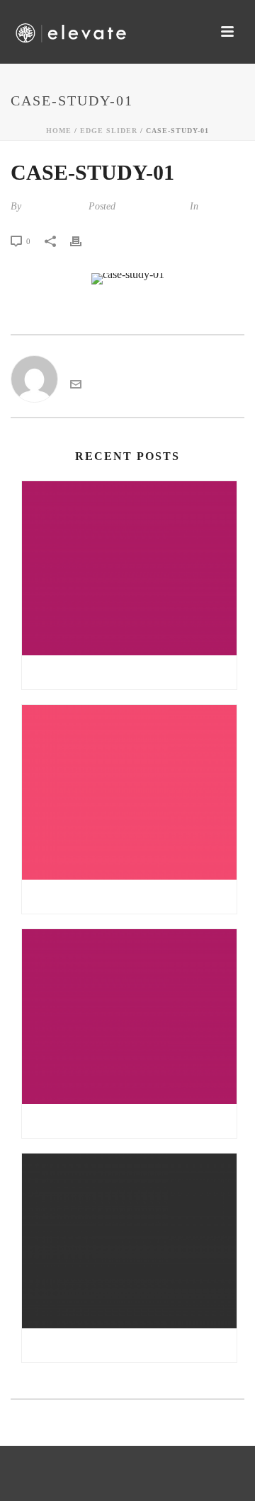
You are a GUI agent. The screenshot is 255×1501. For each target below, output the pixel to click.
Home (59, 130)
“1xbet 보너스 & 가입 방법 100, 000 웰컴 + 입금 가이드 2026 (133, 672)
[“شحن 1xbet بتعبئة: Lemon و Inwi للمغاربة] (129, 1016)
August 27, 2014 (151, 206)
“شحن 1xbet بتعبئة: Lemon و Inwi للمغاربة (129, 1121)
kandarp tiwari (53, 206)
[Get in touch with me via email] (75, 386)
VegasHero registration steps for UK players (133, 1345)
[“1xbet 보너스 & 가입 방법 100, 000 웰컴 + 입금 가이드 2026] (129, 568)
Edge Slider (108, 130)
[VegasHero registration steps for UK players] (129, 1241)
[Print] (83, 241)
